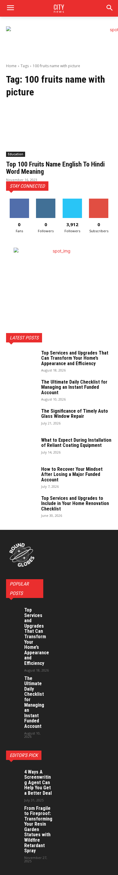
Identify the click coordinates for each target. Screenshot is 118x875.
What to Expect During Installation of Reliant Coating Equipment (76, 442)
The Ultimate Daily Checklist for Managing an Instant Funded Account (74, 387)
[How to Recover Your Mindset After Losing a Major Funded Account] (21, 477)
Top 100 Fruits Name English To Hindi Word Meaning (55, 167)
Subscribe (98, 201)
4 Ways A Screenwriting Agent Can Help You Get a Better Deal (38, 782)
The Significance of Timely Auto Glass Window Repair (74, 413)
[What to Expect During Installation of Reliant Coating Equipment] (21, 448)
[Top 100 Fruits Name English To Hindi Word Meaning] (59, 130)
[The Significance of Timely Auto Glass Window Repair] (21, 419)
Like (19, 201)
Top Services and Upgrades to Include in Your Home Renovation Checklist (75, 503)
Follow (46, 201)
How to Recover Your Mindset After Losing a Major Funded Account (72, 474)
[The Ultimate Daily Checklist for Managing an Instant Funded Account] (21, 390)
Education (15, 154)
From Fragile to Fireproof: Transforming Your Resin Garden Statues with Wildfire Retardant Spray (38, 829)
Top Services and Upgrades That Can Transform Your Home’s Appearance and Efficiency (74, 358)
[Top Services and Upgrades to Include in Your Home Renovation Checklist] (21, 506)
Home (11, 65)
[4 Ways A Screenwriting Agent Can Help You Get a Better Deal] (13, 775)
